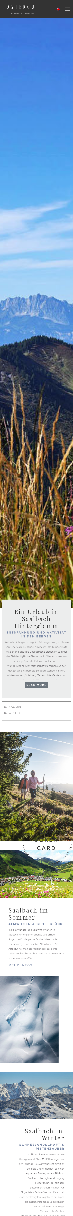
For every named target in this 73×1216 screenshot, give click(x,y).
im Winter (12, 713)
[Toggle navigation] (67, 9)
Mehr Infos (21, 965)
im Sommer (13, 707)
